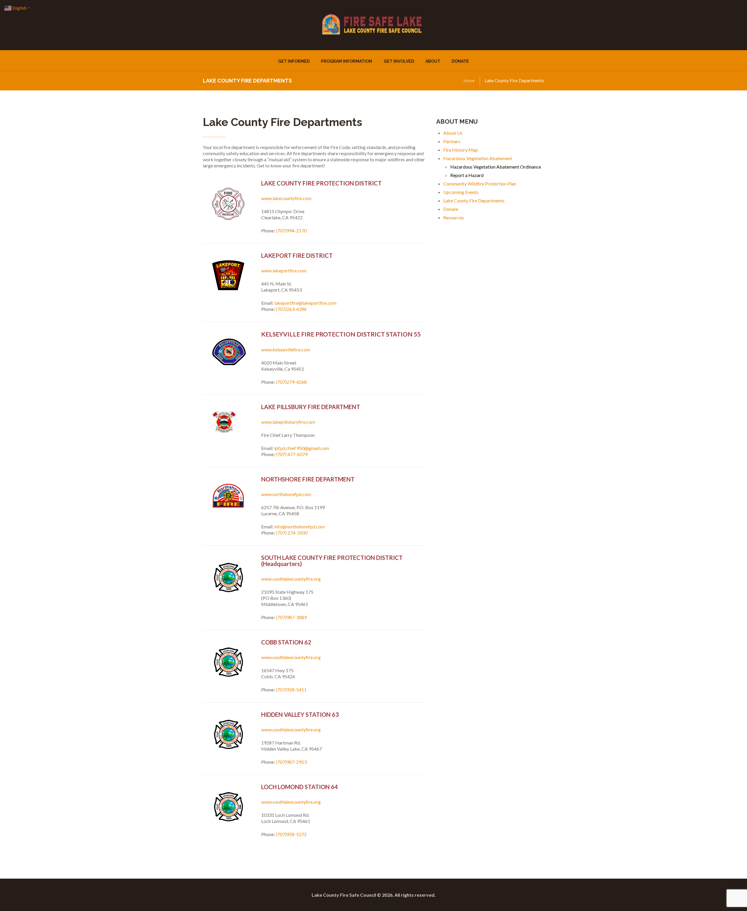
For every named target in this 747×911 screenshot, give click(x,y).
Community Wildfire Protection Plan (479, 183)
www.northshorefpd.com (286, 494)
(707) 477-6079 (292, 454)
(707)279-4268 (291, 382)
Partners (451, 141)
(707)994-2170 (291, 230)
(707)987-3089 (291, 617)
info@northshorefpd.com (299, 526)
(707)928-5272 (291, 834)
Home (469, 80)
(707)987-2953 (291, 762)
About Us (452, 133)
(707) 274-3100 (292, 532)
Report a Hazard (467, 175)
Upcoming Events (461, 192)
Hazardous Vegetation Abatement (477, 158)
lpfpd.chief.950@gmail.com (301, 448)
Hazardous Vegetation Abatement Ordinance (495, 166)
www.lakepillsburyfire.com (288, 422)
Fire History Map (460, 150)
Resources (453, 217)
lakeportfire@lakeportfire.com (305, 303)
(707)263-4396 (291, 309)
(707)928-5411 (291, 689)
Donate (450, 209)
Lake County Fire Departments (474, 200)
